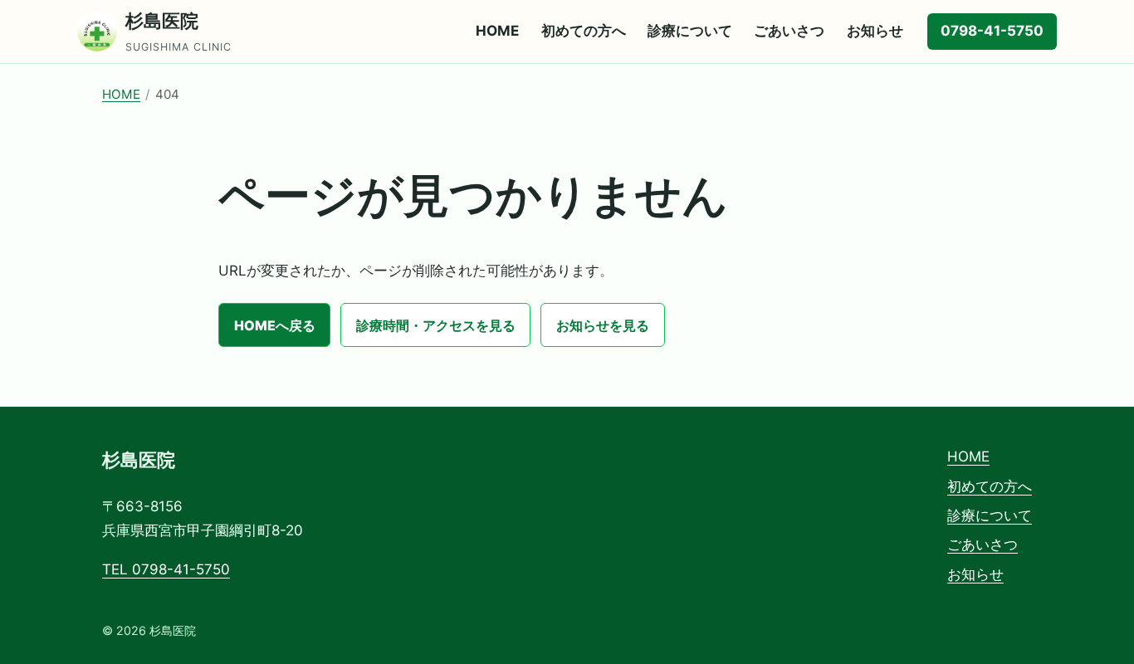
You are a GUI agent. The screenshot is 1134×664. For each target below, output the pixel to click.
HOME (497, 30)
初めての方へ (583, 30)
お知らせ (875, 30)
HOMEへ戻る (274, 325)
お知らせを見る (602, 325)
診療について (690, 30)
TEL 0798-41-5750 (166, 569)
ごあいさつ (789, 30)
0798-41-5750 (992, 30)
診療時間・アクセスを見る (436, 325)
